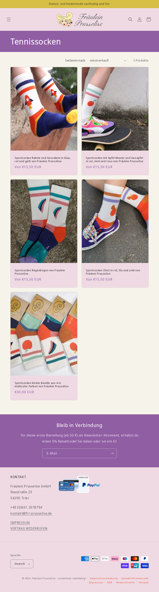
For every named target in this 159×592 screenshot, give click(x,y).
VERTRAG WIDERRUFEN (29, 528)
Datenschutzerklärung (103, 578)
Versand (144, 582)
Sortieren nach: (75, 60)
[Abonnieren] (112, 453)
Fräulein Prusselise (43, 578)
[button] (8, 19)
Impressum (96, 582)
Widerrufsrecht (125, 582)
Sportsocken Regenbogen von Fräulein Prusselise (40, 272)
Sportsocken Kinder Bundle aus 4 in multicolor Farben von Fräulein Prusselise (42, 384)
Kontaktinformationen (135, 578)
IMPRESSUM (20, 522)
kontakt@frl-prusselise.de (31, 513)
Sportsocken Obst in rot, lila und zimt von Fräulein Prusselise (113, 272)
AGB (109, 582)
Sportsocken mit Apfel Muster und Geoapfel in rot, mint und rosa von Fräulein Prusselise (114, 159)
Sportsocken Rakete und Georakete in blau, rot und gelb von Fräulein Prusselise (43, 159)
